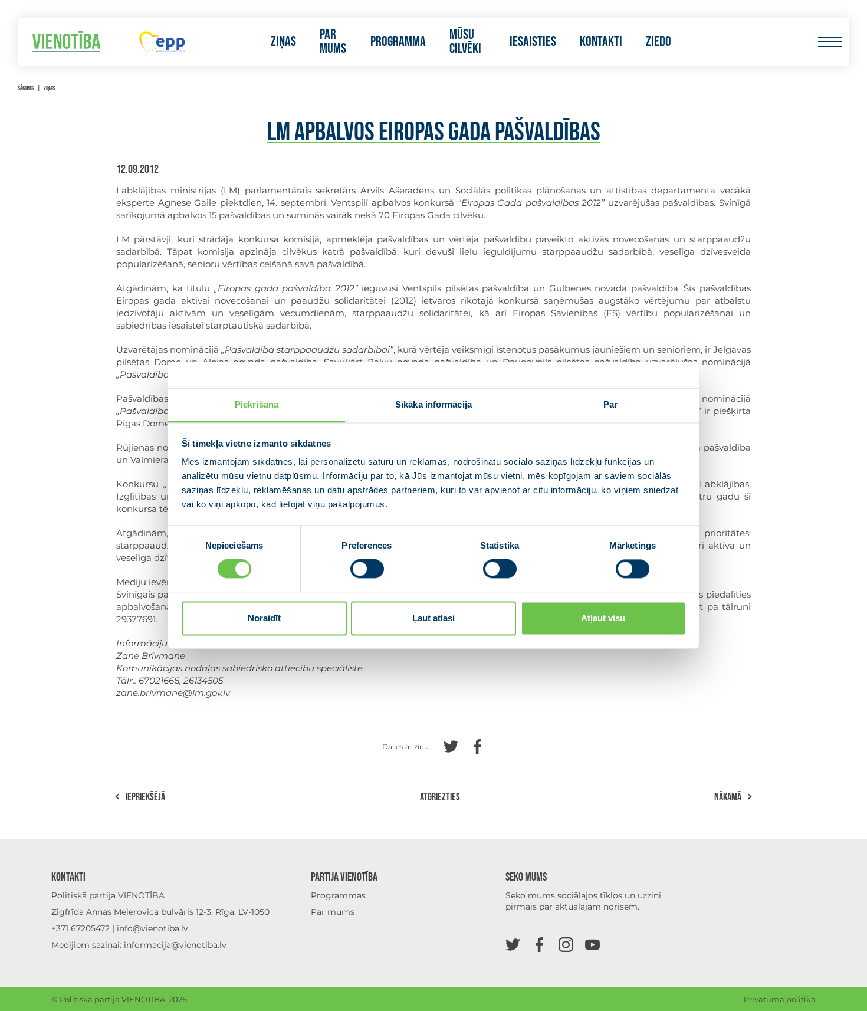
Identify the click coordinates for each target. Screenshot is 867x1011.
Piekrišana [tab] (256, 404)
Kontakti (601, 42)
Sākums (26, 88)
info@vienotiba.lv (152, 928)
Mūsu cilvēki (465, 42)
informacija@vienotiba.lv (175, 945)
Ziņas (283, 42)
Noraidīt (264, 618)
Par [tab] (610, 404)
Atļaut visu (603, 618)
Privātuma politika (780, 999)
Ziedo (658, 42)
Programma (398, 42)
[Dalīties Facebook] (477, 745)
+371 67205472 (80, 928)
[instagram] (566, 944)
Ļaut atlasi (433, 618)
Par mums (333, 42)
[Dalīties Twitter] (451, 745)
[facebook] (539, 944)
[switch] (367, 569)
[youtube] (592, 944)
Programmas (338, 895)
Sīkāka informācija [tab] (433, 404)
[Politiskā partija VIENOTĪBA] (66, 42)
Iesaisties (533, 42)
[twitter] (513, 944)
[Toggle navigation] (829, 42)
